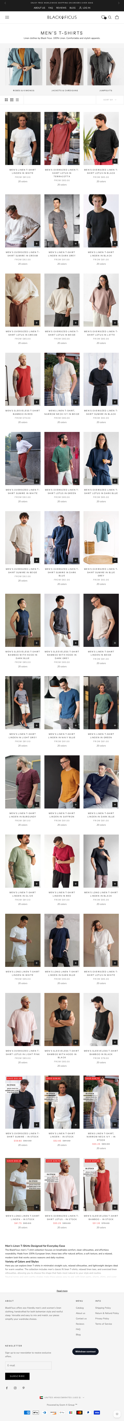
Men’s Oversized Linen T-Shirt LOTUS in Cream (23, 333)
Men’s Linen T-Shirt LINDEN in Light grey (23, 736)
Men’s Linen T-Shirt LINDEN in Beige (101, 653)
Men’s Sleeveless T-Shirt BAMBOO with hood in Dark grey (62, 654)
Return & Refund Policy (107, 1313)
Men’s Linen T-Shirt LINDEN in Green (101, 736)
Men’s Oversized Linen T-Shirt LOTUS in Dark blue (101, 491)
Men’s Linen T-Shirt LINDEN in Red (62, 894)
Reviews (61, 7)
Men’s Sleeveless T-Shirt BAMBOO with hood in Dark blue (22, 654)
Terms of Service (103, 1323)
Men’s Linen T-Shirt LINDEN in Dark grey (62, 254)
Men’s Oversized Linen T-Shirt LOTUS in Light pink (23, 1052)
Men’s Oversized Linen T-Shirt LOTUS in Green (62, 491)
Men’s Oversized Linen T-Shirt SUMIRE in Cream (23, 254)
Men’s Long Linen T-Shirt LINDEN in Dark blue (62, 973)
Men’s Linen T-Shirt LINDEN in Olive (23, 894)
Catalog (80, 1307)
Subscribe (17, 1376)
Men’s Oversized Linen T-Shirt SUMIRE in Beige (23, 570)
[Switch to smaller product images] (11, 99)
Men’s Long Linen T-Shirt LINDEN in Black (101, 894)
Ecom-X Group (67, 1404)
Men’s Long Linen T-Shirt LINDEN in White (23, 973)
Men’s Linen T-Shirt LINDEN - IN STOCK (62, 1135)
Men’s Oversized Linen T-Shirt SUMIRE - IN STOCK (23, 1135)
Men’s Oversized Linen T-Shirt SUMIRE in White (23, 491)
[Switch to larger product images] (6, 99)
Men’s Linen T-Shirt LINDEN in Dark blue (101, 815)
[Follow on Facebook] (6, 1388)
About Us (39, 7)
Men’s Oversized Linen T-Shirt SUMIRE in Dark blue (62, 572)
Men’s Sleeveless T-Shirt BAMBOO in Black (101, 1052)
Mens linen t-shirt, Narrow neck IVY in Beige (62, 412)
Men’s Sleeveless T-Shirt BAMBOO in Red (22, 412)
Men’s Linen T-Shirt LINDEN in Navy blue (62, 736)
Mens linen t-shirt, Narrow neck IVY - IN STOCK (101, 1136)
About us (80, 1313)
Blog (73, 7)
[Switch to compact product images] (17, 99)
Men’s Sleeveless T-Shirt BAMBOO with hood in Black (62, 1054)
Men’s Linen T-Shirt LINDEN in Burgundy (22, 815)
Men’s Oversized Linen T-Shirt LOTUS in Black (101, 171)
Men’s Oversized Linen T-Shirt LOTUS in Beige (62, 333)
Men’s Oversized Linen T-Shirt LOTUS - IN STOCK (62, 1217)
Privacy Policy (102, 1318)
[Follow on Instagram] (15, 1388)
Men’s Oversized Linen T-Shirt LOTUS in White (101, 973)
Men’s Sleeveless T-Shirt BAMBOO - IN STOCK (101, 1217)
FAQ (50, 7)
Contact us (81, 1318)
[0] (103, 17)
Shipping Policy (103, 1307)
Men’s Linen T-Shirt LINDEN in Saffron (62, 815)
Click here (73, 3)
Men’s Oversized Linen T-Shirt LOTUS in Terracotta (62, 173)
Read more (62, 1290)
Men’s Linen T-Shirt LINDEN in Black (101, 254)
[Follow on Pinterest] (23, 1388)
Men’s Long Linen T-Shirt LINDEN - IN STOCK (23, 1217)
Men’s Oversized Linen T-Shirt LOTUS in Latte (101, 333)
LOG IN (86, 7)
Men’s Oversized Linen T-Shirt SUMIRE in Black (101, 412)
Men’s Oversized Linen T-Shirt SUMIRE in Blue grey (101, 572)
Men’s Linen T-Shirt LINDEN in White (23, 171)
